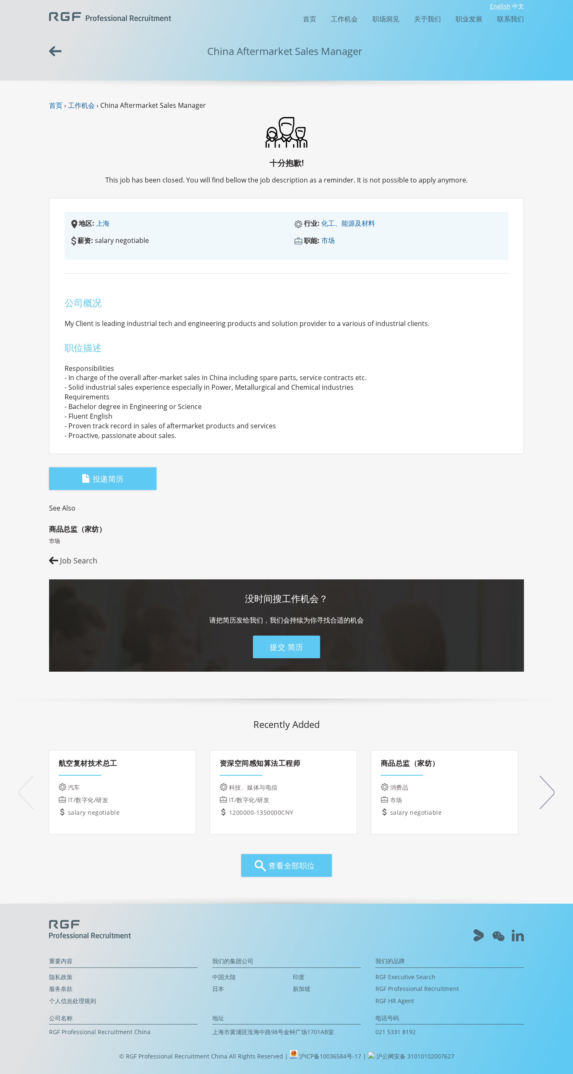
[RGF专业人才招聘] (110, 15)
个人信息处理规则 (72, 1001)
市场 (328, 240)
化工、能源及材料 (348, 223)
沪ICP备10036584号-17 (331, 1056)
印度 (299, 977)
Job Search (78, 560)
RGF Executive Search (405, 977)
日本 (218, 989)
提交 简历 (286, 647)
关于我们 (427, 18)
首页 (309, 18)
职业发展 (469, 18)
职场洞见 (385, 18)
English (500, 6)
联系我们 (510, 18)
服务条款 (61, 989)
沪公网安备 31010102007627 (414, 1056)
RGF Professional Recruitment (417, 989)
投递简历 (106, 479)
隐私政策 (61, 977)
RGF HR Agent (394, 1001)
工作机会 (344, 18)
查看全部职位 (290, 865)
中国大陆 (224, 977)
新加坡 (301, 989)
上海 (102, 223)
